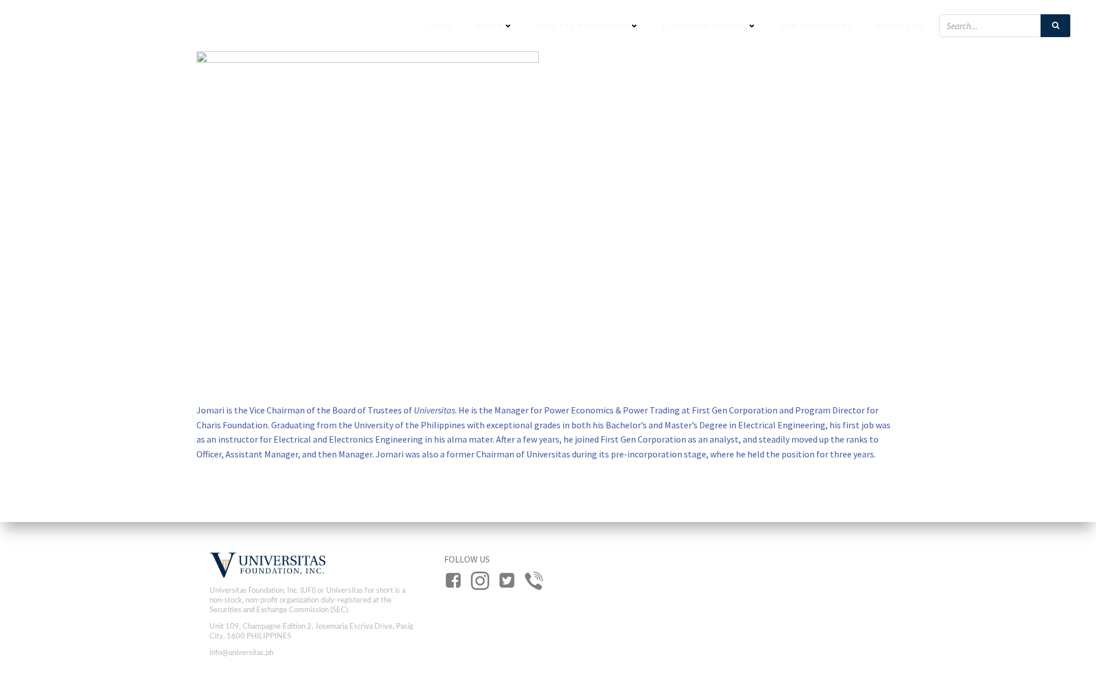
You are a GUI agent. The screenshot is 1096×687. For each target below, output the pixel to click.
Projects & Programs (582, 26)
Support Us (898, 26)
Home (440, 26)
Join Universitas (815, 26)
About (489, 26)
